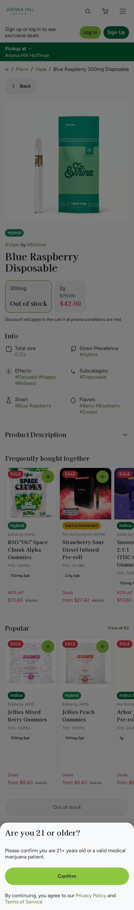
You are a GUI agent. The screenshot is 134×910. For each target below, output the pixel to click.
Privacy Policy (91, 895)
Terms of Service (23, 902)
